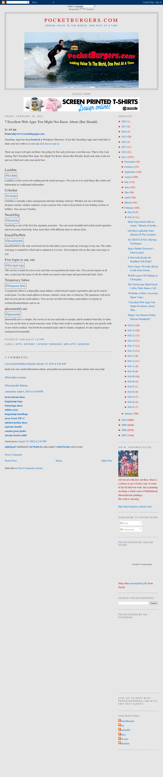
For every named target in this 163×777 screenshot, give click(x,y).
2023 (124, 121)
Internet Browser (49, 344)
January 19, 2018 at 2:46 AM (51, 363)
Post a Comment (13, 454)
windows (84, 344)
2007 (124, 435)
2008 (124, 430)
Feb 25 (131, 217)
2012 (124, 152)
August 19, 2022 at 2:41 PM (32, 441)
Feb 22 (131, 335)
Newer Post (11, 460)
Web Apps (70, 344)
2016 (124, 131)
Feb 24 (131, 325)
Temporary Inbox (17, 279)
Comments (128, 529)
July (126, 182)
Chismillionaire (127, 721)
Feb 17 (131, 345)
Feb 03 (131, 397)
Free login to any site (20, 259)
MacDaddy (124, 730)
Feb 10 (131, 371)
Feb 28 (131, 212)
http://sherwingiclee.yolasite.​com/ (135, 506)
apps (18, 344)
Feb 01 (131, 407)
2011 (124, 157)
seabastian (124, 743)
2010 (124, 420)
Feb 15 (131, 356)
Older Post (106, 460)
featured (35, 139)
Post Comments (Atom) (30, 468)
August (128, 177)
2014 (124, 142)
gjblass (122, 734)
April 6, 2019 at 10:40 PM (30, 391)
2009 (124, 425)
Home (59, 460)
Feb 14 (131, 361)
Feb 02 (131, 402)
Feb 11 (131, 366)
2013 (124, 147)
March (127, 202)
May (126, 192)
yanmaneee (10, 391)
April (127, 197)
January (128, 413)
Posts (125, 523)
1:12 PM (39, 339)
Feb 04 (131, 391)
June (126, 187)
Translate (90, 9)
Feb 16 (131, 351)
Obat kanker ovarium (15, 377)
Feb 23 (131, 330)
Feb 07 (131, 386)
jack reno (123, 739)
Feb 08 (131, 381)
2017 (124, 126)
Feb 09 (131, 376)
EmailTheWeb (15, 234)
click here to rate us (49, 143)
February (129, 207)
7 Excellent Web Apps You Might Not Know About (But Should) (51, 121)
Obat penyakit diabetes (16, 385)
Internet (29, 344)
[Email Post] (45, 339)
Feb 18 (131, 340)
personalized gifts (138, 583)
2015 (124, 136)
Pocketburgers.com (81, 20)
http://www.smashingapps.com (27, 134)
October (128, 167)
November (129, 161)
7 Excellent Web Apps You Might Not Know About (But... (141, 306)
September (129, 172)
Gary (121, 725)
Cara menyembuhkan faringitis (20, 363)
